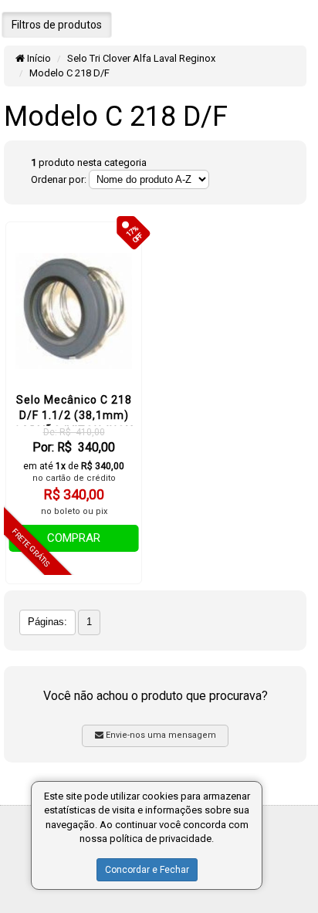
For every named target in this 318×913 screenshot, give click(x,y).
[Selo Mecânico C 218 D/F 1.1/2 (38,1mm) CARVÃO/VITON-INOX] (73, 311)
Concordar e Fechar (147, 869)
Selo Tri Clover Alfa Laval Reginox (141, 58)
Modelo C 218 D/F (69, 73)
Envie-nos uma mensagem (159, 735)
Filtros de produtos (57, 25)
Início (38, 58)
